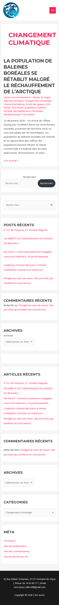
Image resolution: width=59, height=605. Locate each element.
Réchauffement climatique (28, 111)
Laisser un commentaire (17, 97)
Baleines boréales (14, 100)
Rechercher (29, 176)
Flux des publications (15, 546)
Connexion (9, 540)
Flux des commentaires (16, 551)
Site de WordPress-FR (16, 556)
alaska (36, 97)
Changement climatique (38, 100)
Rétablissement (12, 114)
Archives (8, 335)
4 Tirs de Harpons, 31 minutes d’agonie (26, 229)
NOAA (7, 107)
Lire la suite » (11, 160)
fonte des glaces (35, 104)
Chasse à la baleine (14, 104)
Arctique (45, 97)
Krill (47, 104)
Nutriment (17, 107)
